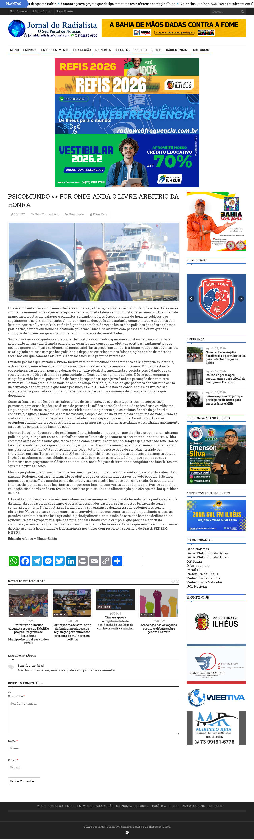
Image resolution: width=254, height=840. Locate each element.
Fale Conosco (19, 11)
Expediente (65, 11)
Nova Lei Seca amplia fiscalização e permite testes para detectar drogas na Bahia (226, 357)
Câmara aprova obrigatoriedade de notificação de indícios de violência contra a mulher (115, 622)
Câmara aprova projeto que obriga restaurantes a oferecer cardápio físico (96, 4)
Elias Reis (100, 214)
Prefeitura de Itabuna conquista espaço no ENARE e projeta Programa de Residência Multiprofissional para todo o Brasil (28, 634)
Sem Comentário (47, 214)
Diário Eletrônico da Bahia (207, 553)
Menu (14, 50)
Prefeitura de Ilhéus (202, 574)
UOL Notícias (197, 586)
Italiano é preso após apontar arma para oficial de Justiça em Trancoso (225, 378)
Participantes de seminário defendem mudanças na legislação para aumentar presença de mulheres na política (71, 632)
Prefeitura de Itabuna (203, 578)
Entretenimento (55, 50)
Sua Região (82, 50)
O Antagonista (198, 565)
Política (140, 50)
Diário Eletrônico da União (207, 557)
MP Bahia (194, 561)
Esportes (122, 50)
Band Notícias (198, 549)
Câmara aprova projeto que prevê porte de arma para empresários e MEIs (224, 399)
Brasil (156, 50)
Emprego (30, 50)
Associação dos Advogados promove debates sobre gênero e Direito (159, 628)
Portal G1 (194, 570)
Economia (103, 50)
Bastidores (76, 214)
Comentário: (16, 696)
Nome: (13, 741)
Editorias (201, 50)
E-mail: (13, 760)
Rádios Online (42, 11)
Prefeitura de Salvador (204, 582)
